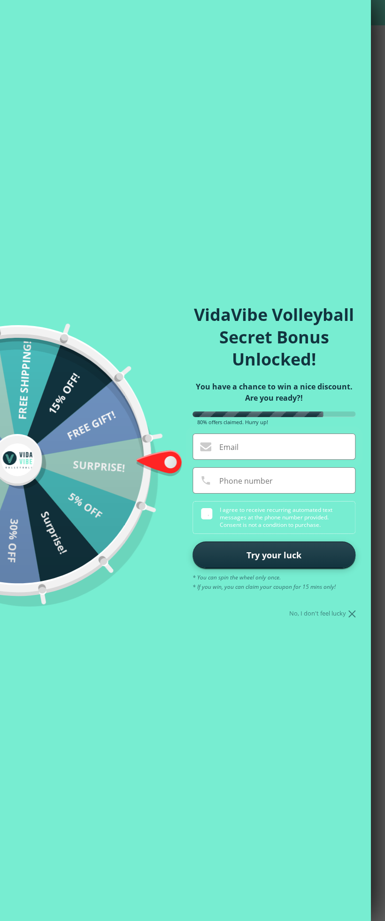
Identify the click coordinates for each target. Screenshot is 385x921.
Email (229, 447)
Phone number (246, 481)
